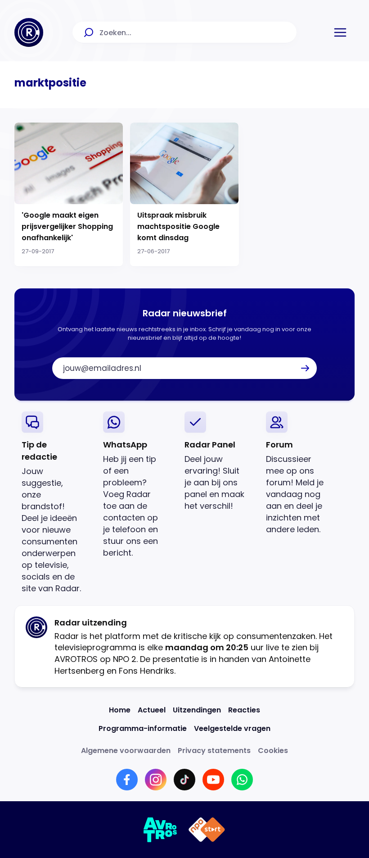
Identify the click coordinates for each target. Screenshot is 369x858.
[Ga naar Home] (28, 32)
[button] (340, 32)
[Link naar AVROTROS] (160, 830)
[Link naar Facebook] (127, 779)
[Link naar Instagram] (155, 779)
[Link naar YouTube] (213, 779)
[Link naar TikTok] (184, 779)
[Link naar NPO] (206, 830)
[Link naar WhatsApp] (242, 779)
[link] (55, 502)
